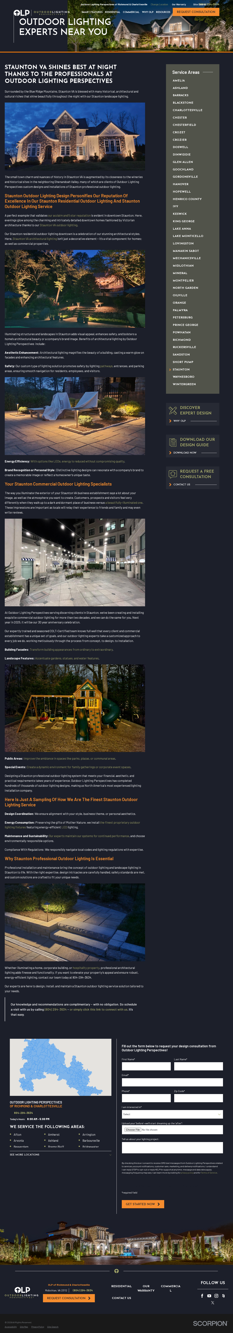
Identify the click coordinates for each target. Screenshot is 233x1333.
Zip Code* (179, 1091)
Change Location (159, 4)
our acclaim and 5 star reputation (69, 215)
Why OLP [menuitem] (147, 12)
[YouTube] (209, 1296)
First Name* (128, 1059)
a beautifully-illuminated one (124, 502)
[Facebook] (202, 1296)
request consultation (196, 12)
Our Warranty (179, 4)
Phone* (126, 1091)
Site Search (199, 4)
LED (64, 827)
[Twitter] (213, 1303)
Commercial (170, 1288)
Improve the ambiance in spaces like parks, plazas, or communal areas (69, 758)
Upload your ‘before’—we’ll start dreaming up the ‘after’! (152, 1123)
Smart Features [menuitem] (92, 12)
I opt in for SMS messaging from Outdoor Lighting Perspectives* (162, 1186)
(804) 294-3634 (209, 4)
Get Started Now (140, 1204)
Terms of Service (209, 1172)
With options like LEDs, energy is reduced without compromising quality (77, 461)
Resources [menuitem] (163, 12)
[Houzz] (223, 1296)
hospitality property (86, 967)
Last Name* (180, 1059)
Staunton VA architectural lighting (35, 238)
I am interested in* (132, 1107)
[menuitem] (189, 81)
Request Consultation (66, 1298)
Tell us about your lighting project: (140, 1139)
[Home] (42, 13)
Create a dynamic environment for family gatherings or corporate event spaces (79, 767)
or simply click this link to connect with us (98, 1009)
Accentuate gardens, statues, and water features (67, 658)
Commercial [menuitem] (131, 12)
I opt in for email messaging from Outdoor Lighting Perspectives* (163, 1159)
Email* (125, 1075)
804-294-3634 (23, 1113)
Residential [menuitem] (112, 12)
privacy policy (187, 1172)
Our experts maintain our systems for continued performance (89, 836)
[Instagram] (216, 1296)
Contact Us (121, 1298)
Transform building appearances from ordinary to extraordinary (71, 649)
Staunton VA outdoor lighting (58, 225)
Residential (121, 1286)
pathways (106, 366)
